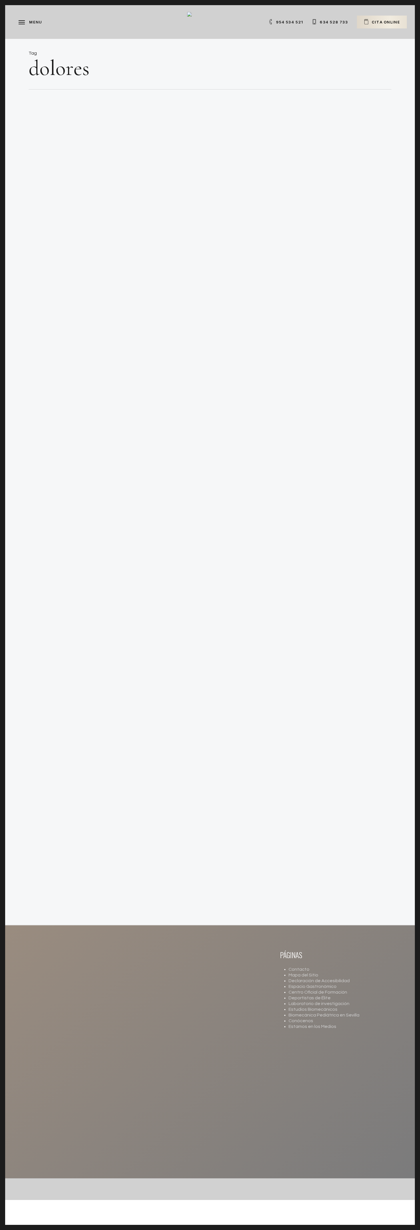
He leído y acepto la (204, 1059)
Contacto (299, 969)
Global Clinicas (210, 193)
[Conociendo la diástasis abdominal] (92, 522)
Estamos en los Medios (312, 1026)
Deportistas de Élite (310, 998)
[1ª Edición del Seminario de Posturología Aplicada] (268, 870)
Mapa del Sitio (303, 975)
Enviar (174, 1074)
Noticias (186, 152)
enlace (162, 1164)
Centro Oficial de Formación (318, 992)
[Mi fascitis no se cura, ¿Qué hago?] (92, 174)
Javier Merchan (209, 889)
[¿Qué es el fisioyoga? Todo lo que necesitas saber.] (92, 290)
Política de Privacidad (223, 1059)
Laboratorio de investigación (319, 1003)
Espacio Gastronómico (313, 986)
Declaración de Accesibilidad (319, 980)
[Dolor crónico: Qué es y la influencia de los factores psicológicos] (92, 754)
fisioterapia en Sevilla (204, 501)
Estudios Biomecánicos (313, 1009)
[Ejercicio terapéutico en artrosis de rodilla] (92, 406)
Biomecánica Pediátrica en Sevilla (324, 1015)
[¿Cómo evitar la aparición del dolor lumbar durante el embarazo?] (92, 638)
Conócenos (301, 1020)
